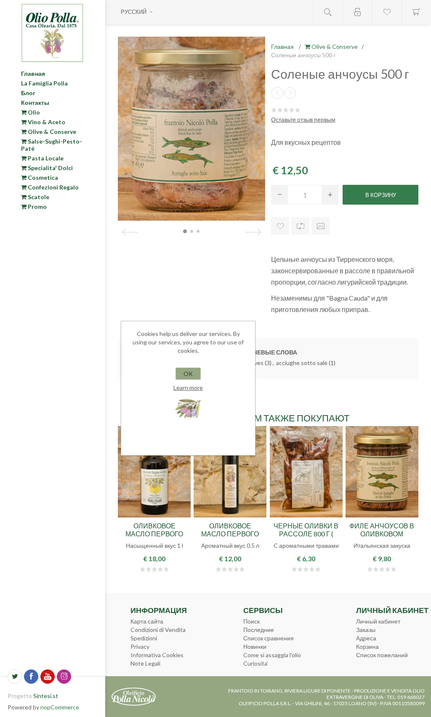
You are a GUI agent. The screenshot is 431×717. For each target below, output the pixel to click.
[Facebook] (31, 676)
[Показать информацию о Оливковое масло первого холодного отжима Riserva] (230, 472)
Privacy (139, 646)
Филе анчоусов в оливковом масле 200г (381, 534)
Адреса (366, 638)
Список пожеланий (382, 654)
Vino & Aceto (46, 121)
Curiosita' (255, 663)
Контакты (35, 102)
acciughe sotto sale (301, 362)
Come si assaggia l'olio (272, 654)
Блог (28, 92)
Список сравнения (268, 638)
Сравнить (300, 226)
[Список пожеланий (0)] (387, 12)
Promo (37, 206)
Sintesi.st (45, 695)
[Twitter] (15, 676)
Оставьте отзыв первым (303, 119)
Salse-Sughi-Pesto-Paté (51, 145)
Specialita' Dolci (50, 167)
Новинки (254, 646)
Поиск (251, 621)
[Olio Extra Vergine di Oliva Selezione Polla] (154, 472)
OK (188, 373)
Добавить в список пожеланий (280, 226)
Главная (33, 73)
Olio (33, 112)
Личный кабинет (378, 621)
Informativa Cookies (157, 654)
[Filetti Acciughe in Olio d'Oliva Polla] (382, 472)
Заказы (365, 629)
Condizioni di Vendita (158, 629)
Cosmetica (42, 177)
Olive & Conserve (51, 131)
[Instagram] (64, 676)
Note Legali (145, 663)
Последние (258, 629)
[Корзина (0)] (416, 12)
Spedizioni (143, 638)
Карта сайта (146, 621)
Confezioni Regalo (53, 187)
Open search (328, 12)
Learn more (188, 387)
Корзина (367, 646)
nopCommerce (59, 707)
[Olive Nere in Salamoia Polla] (306, 472)
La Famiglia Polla (44, 83)
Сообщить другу (320, 226)
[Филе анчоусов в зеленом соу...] (277, 93)
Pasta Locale (45, 158)
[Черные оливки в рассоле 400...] (290, 93)
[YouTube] (47, 676)
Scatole (38, 196)
